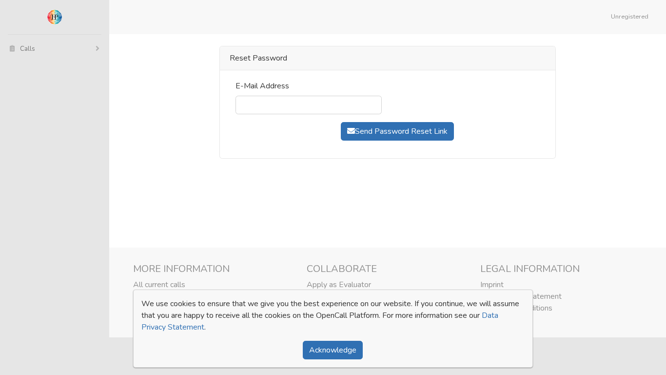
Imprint (492, 284)
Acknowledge (332, 350)
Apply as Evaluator (339, 284)
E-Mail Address (262, 86)
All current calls (159, 284)
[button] (631, 17)
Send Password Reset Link (401, 131)
